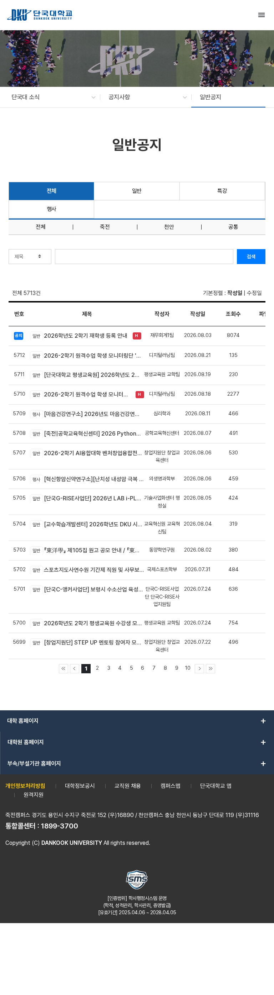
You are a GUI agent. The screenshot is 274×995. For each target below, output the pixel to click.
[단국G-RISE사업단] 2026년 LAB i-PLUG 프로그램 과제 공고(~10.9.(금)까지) (88, 498)
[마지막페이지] (210, 668)
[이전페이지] (74, 668)
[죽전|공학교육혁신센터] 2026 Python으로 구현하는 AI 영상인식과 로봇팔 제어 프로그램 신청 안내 (88, 433)
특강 (222, 191)
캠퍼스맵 (171, 786)
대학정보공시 (80, 786)
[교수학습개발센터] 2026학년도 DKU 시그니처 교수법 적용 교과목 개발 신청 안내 (88, 524)
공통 (233, 227)
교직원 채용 (128, 786)
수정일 (254, 293)
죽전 (105, 227)
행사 (51, 209)
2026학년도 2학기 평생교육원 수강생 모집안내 (88, 623)
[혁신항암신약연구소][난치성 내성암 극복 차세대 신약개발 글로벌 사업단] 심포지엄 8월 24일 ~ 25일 (88, 479)
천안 (169, 227)
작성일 (234, 293)
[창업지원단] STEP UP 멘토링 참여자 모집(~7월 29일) (88, 642)
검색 (251, 256)
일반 (137, 191)
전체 (51, 191)
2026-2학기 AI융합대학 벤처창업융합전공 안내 (88, 453)
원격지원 (34, 794)
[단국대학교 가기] (39, 15)
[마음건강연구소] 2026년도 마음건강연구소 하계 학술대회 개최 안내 (88, 414)
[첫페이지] (63, 668)
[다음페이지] (199, 668)
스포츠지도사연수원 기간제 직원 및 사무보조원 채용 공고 (88, 570)
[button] (50, 97)
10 (188, 668)
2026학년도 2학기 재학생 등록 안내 (79, 335)
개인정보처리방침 (25, 786)
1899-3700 (59, 826)
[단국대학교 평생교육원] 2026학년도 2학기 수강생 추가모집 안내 (88, 375)
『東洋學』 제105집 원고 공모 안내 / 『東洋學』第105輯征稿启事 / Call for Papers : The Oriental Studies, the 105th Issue (88, 550)
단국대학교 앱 (216, 786)
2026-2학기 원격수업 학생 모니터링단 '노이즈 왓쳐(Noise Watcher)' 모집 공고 (82, 394)
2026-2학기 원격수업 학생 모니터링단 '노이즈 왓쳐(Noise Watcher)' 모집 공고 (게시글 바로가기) (88, 355)
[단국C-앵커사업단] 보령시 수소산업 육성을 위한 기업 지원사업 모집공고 (88, 589)
